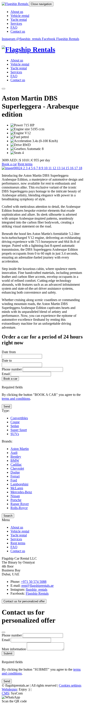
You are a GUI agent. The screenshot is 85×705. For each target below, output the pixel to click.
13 (59, 168)
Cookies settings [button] (70, 685)
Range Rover (19, 504)
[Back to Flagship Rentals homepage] (42, 50)
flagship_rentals (36, 589)
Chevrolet (17, 468)
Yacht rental (18, 19)
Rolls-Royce (19, 508)
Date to (7, 360)
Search (7, 515)
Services (16, 23)
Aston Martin (19, 449)
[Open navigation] (3, 88)
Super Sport (18, 430)
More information (14, 649)
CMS (5, 693)
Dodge (15, 472)
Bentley (15, 456)
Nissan (15, 496)
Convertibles (19, 418)
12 (55, 168)
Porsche (15, 500)
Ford (13, 480)
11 (50, 168)
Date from (9, 352)
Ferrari (15, 476)
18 (80, 168)
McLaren (16, 488)
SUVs (14, 434)
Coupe (15, 422)
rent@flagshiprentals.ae (37, 585)
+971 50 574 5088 (33, 581)
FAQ (13, 27)
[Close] (3, 632)
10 (46, 168)
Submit (7, 653)
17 (76, 168)
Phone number (12, 369)
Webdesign (9, 689)
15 (68, 168)
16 (72, 168)
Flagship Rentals (37, 593)
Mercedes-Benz (21, 492)
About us (16, 12)
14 (63, 168)
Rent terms (25, 164)
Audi (13, 453)
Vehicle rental (19, 16)
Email (6, 374)
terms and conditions (16, 398)
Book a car (9, 164)
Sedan (14, 426)
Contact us (17, 31)
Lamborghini (19, 484)
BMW (14, 460)
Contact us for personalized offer (24, 601)
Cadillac (16, 464)
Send (6, 406)
